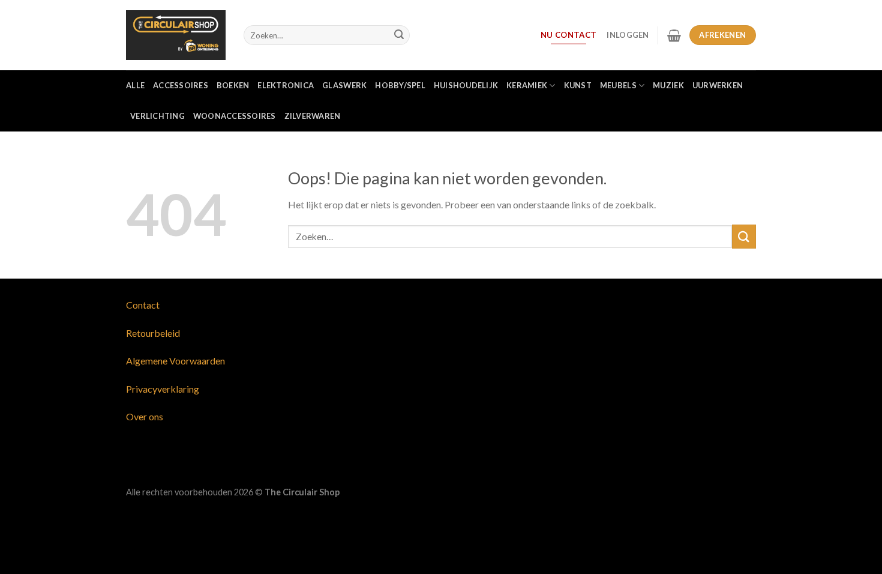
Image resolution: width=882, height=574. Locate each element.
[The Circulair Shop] (176, 34)
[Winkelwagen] (674, 35)
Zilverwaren (312, 116)
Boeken (233, 85)
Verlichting (157, 116)
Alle (135, 85)
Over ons (144, 416)
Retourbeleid (153, 333)
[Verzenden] (399, 35)
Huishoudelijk (466, 85)
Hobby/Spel (400, 85)
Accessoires (180, 85)
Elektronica (285, 85)
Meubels (618, 85)
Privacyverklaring (162, 388)
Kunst (578, 85)
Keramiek (526, 85)
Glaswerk (344, 85)
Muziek (668, 85)
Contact (143, 304)
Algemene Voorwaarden (175, 360)
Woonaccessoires (234, 116)
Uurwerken (717, 85)
